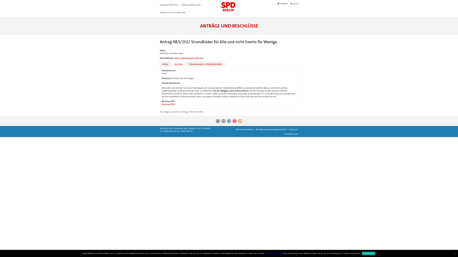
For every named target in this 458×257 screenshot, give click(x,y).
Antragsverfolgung (191, 5)
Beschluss (178, 64)
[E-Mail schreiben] (218, 122)
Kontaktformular (291, 134)
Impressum (293, 129)
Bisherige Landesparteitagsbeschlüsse (271, 129)
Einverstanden (368, 253)
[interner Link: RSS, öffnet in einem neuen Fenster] (240, 122)
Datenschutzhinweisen (273, 253)
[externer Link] (229, 122)
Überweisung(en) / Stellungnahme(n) (205, 64)
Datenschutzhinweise (244, 129)
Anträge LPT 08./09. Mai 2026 (172, 12)
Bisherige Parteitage (169, 5)
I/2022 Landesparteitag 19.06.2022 (189, 58)
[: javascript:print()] (223, 122)
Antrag (165, 64)
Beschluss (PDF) (168, 104)
